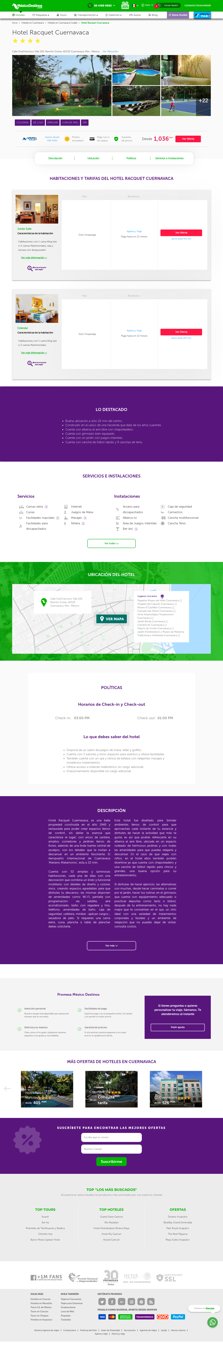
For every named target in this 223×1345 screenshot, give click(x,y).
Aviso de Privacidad (110, 1330)
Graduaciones (68, 1307)
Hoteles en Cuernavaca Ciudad (62, 23)
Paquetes (66, 1315)
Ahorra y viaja (118, 1334)
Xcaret (45, 1216)
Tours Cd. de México (41, 1307)
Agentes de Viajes (148, 1330)
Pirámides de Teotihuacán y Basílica (45, 1228)
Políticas (131, 158)
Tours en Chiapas (39, 1315)
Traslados (66, 1319)
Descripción (55, 158)
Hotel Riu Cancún (111, 1234)
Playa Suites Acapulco (178, 1239)
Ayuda (164, 1330)
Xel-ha (45, 1222)
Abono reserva (178, 1330)
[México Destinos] (29, 5)
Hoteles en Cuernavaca (33, 23)
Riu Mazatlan (111, 1222)
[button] (89, 14)
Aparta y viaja (101, 1334)
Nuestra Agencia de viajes (46, 1330)
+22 (203, 100)
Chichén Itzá (45, 1234)
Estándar (22, 328)
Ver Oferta (188, 138)
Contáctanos (69, 1330)
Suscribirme (111, 1161)
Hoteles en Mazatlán (41, 1303)
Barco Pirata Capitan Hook (45, 1239)
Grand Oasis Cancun (111, 1216)
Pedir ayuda (177, 1027)
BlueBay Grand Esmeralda (178, 1222)
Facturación (130, 1330)
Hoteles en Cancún (40, 1299)
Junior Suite (24, 228)
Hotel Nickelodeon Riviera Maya (111, 1228)
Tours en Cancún (39, 1311)
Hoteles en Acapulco (41, 1319)
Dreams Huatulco (177, 1216)
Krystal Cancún (111, 1239)
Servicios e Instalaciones (169, 158)
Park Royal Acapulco (177, 1228)
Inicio (14, 23)
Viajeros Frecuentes (71, 1299)
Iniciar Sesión (171, 5)
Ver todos (110, 543)
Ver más (110, 945)
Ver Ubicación (110, 51)
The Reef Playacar (178, 1234)
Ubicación (93, 158)
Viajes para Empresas (72, 1303)
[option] (47, 1091)
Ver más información (33, 257)
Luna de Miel (67, 1311)
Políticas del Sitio (88, 1330)
